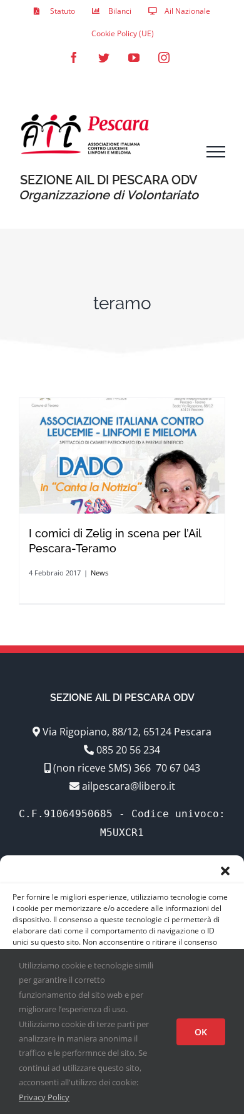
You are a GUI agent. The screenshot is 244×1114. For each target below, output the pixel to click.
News (99, 572)
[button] (225, 871)
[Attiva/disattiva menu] (215, 151)
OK (201, 1032)
